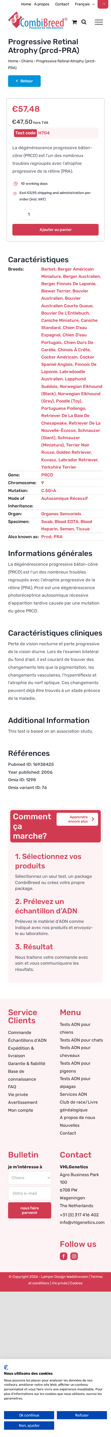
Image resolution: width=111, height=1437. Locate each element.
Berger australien (81, 276)
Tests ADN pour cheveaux (75, 1051)
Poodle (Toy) (68, 401)
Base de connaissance (22, 1075)
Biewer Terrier (55, 290)
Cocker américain (59, 357)
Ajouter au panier (56, 229)
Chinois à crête (74, 349)
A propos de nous (77, 1117)
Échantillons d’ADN (27, 1040)
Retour (26, 81)
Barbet (48, 269)
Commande (19, 1032)
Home (13, 61)
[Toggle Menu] (99, 22)
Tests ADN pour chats (81, 1040)
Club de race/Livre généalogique (79, 1106)
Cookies (76, 1283)
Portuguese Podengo (63, 408)
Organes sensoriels (61, 513)
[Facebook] (63, 1256)
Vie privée (18, 1094)
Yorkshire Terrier (58, 467)
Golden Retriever (73, 452)
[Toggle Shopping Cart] (74, 22)
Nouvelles (69, 1125)
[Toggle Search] (83, 22)
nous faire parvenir (29, 1210)
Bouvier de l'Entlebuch (65, 313)
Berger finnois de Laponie (68, 283)
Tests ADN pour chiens (75, 1028)
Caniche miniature (60, 320)
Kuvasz (48, 459)
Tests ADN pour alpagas (75, 1082)
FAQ (12, 1086)
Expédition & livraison (21, 1052)
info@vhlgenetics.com (82, 1222)
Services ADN (73, 1094)
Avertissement (22, 1102)
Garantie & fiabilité (26, 1063)
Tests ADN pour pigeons (75, 1067)
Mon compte (20, 1110)
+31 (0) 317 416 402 (79, 1214)
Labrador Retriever (78, 459)
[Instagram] (74, 1256)
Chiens (27, 61)
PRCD (47, 474)
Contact (68, 1133)
